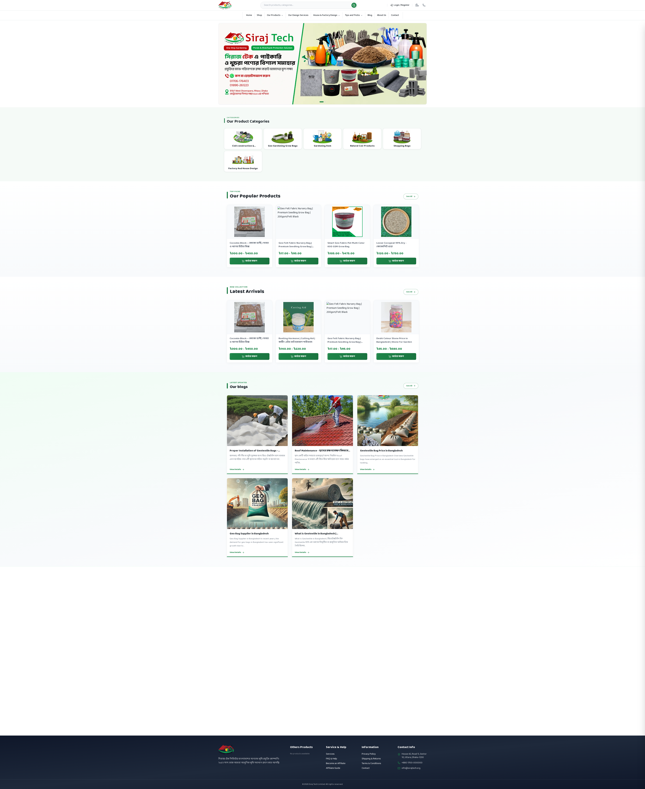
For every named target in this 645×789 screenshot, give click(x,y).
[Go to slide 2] (324, 108)
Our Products (273, 15)
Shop (259, 15)
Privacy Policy (369, 754)
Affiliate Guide (333, 768)
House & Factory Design (325, 15)
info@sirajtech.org (411, 768)
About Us (381, 15)
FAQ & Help (331, 759)
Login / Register (401, 5)
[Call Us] (424, 5)
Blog (370, 15)
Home (249, 15)
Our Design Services (298, 15)
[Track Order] (417, 5)
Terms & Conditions (371, 763)
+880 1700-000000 (412, 763)
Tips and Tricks (352, 15)
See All (409, 203)
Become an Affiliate (335, 763)
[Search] (353, 5)
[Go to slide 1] (320, 108)
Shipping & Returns (371, 759)
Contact (395, 15)
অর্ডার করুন (251, 268)
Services (330, 754)
